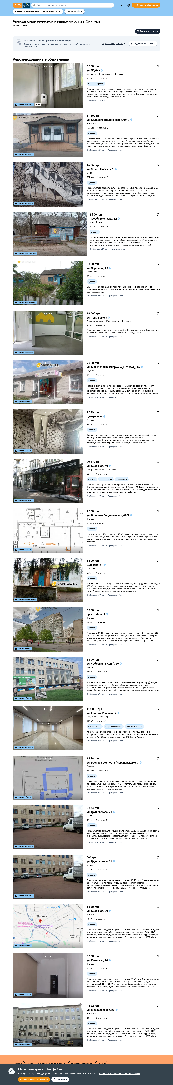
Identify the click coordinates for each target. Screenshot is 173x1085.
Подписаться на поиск (144, 43)
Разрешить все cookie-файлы (34, 1079)
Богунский (100, 469)
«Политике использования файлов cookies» (119, 1073)
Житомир (118, 74)
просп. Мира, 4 (96, 614)
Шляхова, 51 (95, 564)
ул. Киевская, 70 (98, 465)
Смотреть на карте (149, 31)
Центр (89, 469)
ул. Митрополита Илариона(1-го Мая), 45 (114, 367)
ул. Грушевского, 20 (100, 812)
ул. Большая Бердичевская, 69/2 (108, 119)
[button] (128, 5)
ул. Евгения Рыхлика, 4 (102, 713)
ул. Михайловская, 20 (101, 1009)
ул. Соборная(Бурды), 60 (103, 663)
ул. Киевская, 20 (98, 910)
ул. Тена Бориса (97, 317)
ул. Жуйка (93, 70)
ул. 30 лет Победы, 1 (100, 169)
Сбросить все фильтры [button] (112, 43)
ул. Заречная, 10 (98, 268)
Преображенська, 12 (104, 218)
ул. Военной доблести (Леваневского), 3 (113, 762)
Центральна (95, 416)
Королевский (105, 74)
